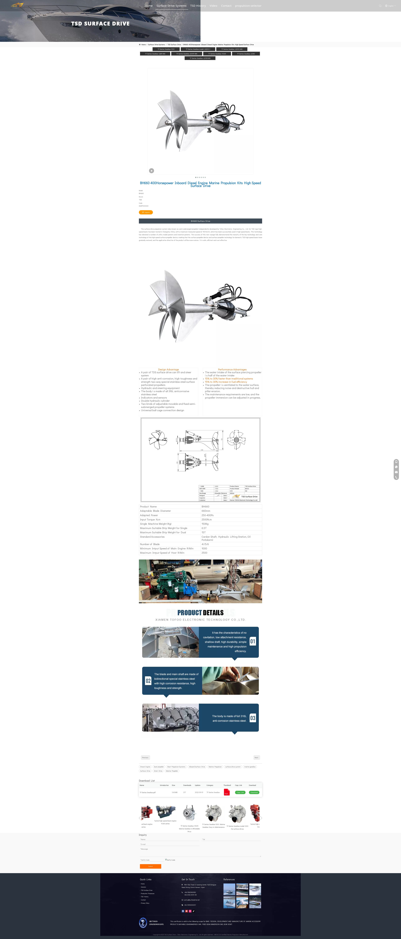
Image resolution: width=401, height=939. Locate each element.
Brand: (141, 197)
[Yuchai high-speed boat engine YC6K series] (242, 812)
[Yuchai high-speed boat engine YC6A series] (146, 811)
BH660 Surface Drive (200, 221)
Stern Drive (158, 771)
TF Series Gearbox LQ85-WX (155, 54)
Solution (143, 887)
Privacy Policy (145, 903)
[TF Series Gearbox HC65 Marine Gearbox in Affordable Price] (170, 813)
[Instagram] (190, 910)
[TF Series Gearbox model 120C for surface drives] (218, 813)
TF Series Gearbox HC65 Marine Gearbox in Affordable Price (170, 829)
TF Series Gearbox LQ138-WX (200, 58)
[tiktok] (193, 910)
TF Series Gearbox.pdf (148, 792)
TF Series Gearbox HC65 (217, 54)
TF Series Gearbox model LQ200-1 (198, 49)
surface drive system (233, 767)
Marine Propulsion (215, 767)
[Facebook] (183, 910)
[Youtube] (186, 910)
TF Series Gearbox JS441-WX (186, 54)
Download (254, 792)
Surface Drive (145, 771)
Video (213, 6)
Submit (150, 866)
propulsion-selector (248, 6)
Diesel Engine (145, 767)
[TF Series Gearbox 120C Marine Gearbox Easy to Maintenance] (194, 812)
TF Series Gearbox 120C (166, 49)
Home (149, 6)
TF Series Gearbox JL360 (246, 54)
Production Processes (147, 893)
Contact (226, 6)
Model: (141, 191)
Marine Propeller (172, 771)
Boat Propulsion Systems (176, 767)
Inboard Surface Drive (197, 767)
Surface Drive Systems (172, 6)
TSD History (198, 6)
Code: (140, 203)
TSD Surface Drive (146, 890)
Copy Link (240, 792)
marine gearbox (250, 767)
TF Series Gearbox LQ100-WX (231, 49)
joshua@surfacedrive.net (192, 900)
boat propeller (159, 767)
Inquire (147, 212)
